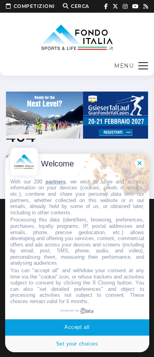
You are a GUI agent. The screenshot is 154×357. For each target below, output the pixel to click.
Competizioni (34, 6)
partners (55, 182)
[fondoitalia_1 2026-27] (77, 114)
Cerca (80, 6)
